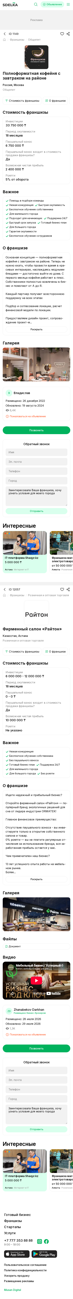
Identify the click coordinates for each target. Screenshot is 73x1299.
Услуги (10, 1233)
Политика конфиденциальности (25, 1270)
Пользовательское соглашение (25, 1265)
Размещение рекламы (19, 1281)
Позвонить (36, 430)
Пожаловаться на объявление (28, 416)
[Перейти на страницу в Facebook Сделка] (46, 1242)
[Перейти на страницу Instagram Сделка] (39, 1242)
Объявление (54, 4)
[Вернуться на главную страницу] (4, 39)
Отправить (36, 511)
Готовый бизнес (17, 1215)
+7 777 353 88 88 (18, 1240)
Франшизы (13, 1221)
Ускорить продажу (17, 1275)
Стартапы (12, 1227)
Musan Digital (12, 1290)
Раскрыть (36, 329)
